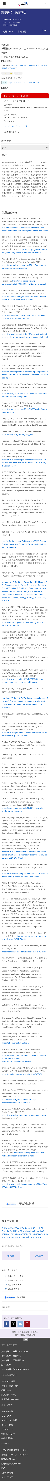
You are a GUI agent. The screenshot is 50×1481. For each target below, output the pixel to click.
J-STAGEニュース (9, 1429)
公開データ (6, 1390)
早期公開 (22, 31)
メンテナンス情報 (9, 1420)
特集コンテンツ (8, 1433)
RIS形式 (9, 104)
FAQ (3, 1468)
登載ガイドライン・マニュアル (15, 1454)
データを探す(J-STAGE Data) (14, 1369)
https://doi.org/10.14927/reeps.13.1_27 (23, 82)
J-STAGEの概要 (8, 1381)
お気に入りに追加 (15, 1276)
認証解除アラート (15, 1288)
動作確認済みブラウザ (11, 1463)
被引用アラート (14, 1284)
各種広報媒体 (7, 1438)
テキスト (10, 121)
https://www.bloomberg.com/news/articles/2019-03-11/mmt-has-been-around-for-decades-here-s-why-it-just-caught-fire (24, 462)
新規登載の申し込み (10, 1399)
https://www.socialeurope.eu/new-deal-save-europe (24, 1115)
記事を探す (6, 1364)
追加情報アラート (15, 1280)
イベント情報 (7, 1424)
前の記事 (11, 1255)
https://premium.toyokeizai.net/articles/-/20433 (22, 1074)
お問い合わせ (7, 1472)
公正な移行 (12, 68)
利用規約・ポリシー (10, 1394)
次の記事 (39, 1255)
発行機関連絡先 (11, 131)
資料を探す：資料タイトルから (15, 1351)
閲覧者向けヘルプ (9, 1459)
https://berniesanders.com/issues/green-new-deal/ (24, 952)
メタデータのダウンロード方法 (16, 126)
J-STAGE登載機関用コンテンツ (14, 1450)
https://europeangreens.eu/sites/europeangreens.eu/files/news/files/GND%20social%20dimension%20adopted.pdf (25, 374)
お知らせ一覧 (7, 1411)
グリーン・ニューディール (28, 65)
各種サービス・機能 (10, 1385)
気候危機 (43, 65)
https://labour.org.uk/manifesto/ (15, 1043)
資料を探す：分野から (11, 1355)
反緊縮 (14, 65)
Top (25, 1339)
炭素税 (4, 68)
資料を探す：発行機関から (13, 1360)
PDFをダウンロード (16, 95)
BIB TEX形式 (11, 114)
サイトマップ (7, 1477)
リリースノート (8, 1415)
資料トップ (8, 31)
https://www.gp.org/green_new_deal (17, 434)
